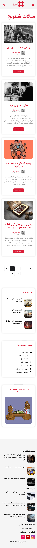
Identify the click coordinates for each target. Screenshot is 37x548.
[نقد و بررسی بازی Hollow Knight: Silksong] (28, 325)
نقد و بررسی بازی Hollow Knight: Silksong (14, 322)
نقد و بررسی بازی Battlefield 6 (17, 311)
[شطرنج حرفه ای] (18, 4)
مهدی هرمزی (16, 52)
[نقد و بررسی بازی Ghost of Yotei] (28, 303)
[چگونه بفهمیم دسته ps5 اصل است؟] (31, 471)
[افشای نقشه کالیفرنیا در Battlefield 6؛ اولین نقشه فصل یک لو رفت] (31, 518)
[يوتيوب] (28, 537)
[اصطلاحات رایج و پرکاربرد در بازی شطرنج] (31, 482)
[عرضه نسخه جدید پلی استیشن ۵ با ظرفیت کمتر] (31, 496)
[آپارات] (23, 537)
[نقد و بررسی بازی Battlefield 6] (28, 314)
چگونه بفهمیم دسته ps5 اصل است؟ (15, 467)
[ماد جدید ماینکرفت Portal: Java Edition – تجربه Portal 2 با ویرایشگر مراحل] (31, 507)
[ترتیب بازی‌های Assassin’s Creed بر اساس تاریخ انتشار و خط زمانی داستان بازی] (31, 459)
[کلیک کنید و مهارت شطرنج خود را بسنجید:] (18, 410)
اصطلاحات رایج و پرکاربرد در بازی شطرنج (14, 478)
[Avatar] (23, 53)
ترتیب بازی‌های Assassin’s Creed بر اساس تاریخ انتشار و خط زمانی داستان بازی (14, 457)
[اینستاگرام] (33, 537)
